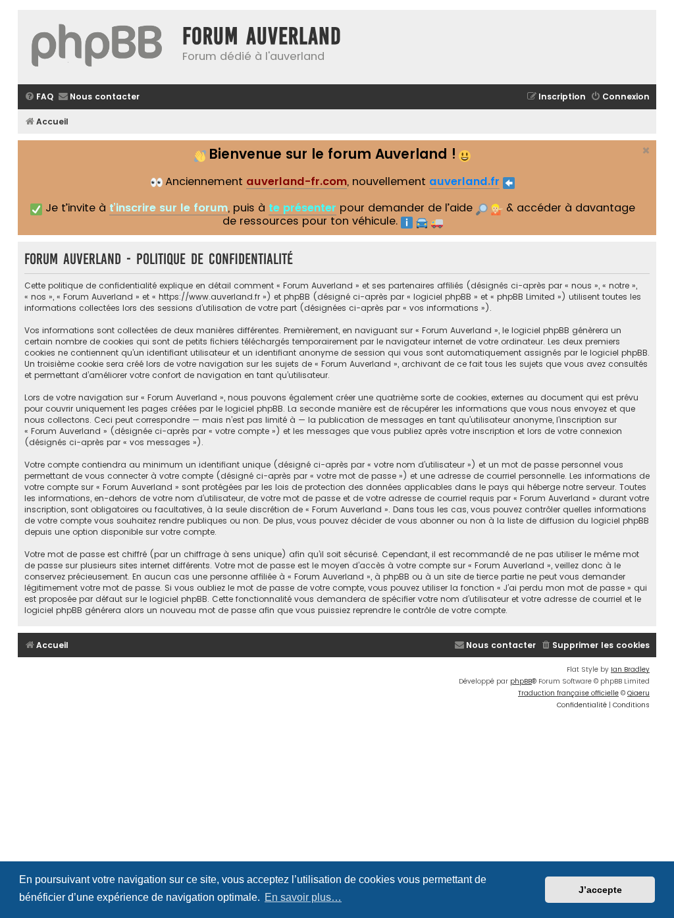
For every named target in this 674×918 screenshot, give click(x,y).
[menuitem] (38, 97)
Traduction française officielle (568, 693)
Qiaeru (638, 693)
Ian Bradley (630, 669)
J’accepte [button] (600, 889)
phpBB (521, 681)
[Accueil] (96, 47)
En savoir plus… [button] (303, 897)
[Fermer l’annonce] (645, 148)
